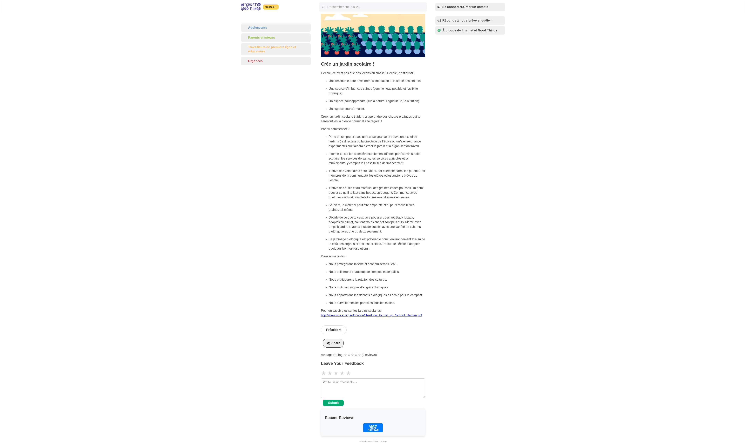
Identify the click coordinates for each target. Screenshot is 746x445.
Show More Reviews (373, 427)
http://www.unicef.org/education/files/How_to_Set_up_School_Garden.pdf (371, 315)
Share (335, 343)
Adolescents (257, 27)
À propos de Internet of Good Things (470, 30)
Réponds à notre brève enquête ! (467, 20)
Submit (333, 402)
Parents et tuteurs (261, 37)
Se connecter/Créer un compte (465, 7)
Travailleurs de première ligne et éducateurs (272, 49)
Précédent (333, 329)
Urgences (255, 61)
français (270, 7)
